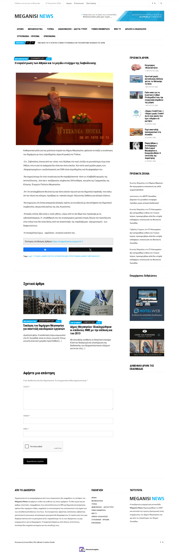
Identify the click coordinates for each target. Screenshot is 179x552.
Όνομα (26, 416)
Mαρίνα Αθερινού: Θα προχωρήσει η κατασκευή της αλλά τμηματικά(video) (146, 186)
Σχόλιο (26, 387)
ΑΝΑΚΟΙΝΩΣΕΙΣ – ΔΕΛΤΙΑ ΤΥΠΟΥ (72, 29)
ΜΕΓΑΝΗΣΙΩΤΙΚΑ (35, 29)
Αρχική (69, 3)
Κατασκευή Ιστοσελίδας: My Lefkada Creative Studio (35, 542)
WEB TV (117, 29)
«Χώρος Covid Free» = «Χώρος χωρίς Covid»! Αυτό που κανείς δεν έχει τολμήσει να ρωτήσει (72, 43)
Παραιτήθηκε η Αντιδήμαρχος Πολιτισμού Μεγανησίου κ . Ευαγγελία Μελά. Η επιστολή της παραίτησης (153, 150)
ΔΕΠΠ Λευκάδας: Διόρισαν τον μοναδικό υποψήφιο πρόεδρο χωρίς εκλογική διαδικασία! (144, 199)
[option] (101, 43)
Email (26, 429)
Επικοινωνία (79, 3)
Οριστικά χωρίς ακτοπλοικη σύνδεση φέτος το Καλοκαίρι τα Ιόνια (154, 80)
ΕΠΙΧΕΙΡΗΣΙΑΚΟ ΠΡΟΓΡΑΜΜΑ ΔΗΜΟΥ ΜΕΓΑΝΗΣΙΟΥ (77, 256)
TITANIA (37, 256)
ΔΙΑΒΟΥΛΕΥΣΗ (47, 256)
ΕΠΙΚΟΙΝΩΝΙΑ (49, 36)
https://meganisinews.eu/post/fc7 (68, 241)
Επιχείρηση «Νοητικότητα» (151, 66)
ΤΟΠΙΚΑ (50, 29)
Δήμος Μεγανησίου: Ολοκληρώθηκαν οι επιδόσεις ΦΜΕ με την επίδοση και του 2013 (91, 330)
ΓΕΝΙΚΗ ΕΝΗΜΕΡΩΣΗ (100, 29)
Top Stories (75, 323)
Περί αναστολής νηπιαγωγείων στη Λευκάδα (153, 132)
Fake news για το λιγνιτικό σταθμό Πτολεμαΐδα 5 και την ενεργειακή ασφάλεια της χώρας (154, 97)
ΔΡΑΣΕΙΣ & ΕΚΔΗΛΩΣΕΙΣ (135, 29)
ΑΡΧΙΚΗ (20, 29)
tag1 (30, 256)
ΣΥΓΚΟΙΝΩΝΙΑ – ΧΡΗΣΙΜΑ (28, 36)
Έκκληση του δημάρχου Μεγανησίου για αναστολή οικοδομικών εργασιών (44, 327)
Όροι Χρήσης (91, 3)
